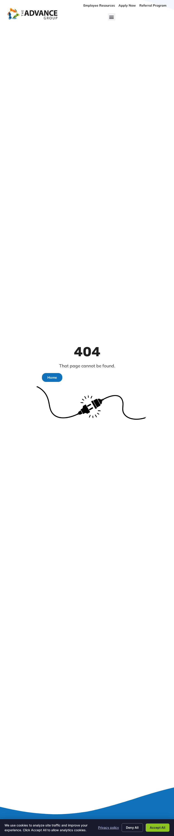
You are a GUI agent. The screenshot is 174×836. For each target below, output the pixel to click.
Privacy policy (108, 827)
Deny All (132, 827)
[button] (111, 17)
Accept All (157, 827)
